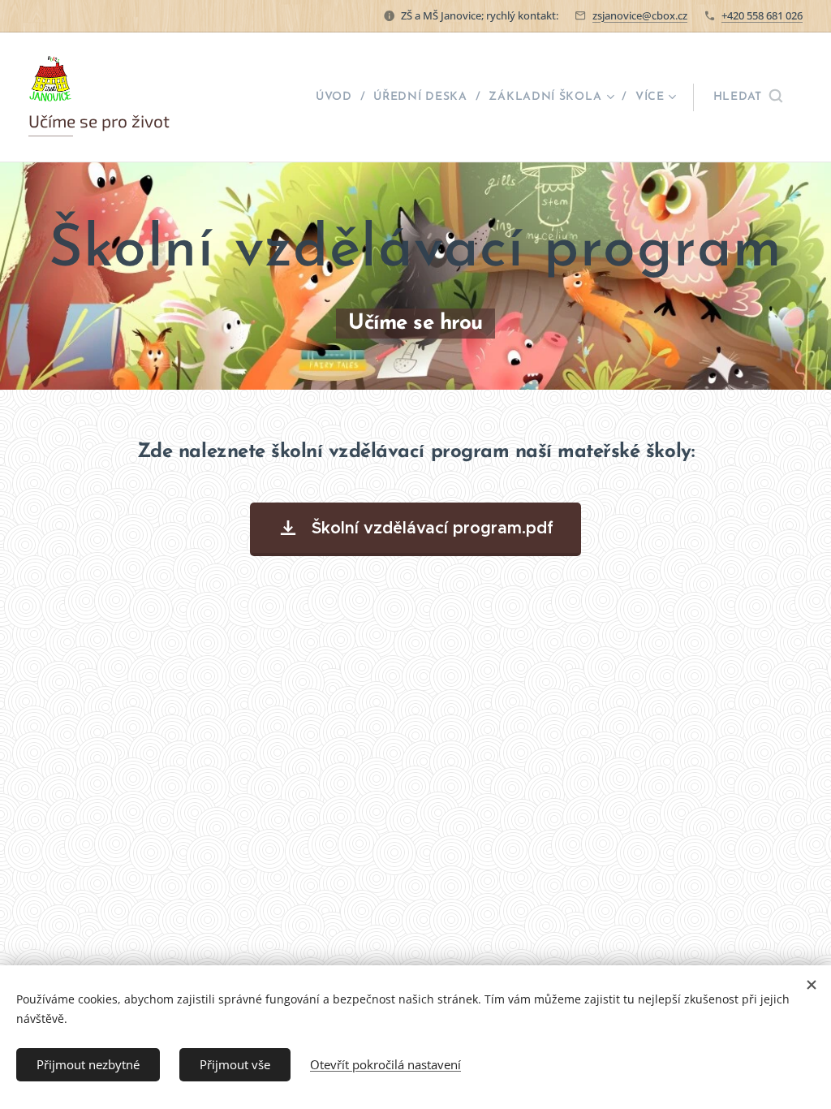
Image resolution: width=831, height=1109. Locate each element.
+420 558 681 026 (762, 15)
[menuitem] (339, 97)
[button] (748, 97)
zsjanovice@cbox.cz (639, 15)
